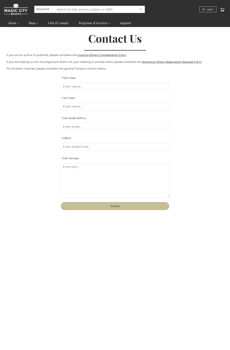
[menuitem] (13, 23)
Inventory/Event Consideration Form (101, 55)
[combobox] (44, 9)
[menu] (115, 23)
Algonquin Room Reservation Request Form (171, 62)
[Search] (141, 9)
